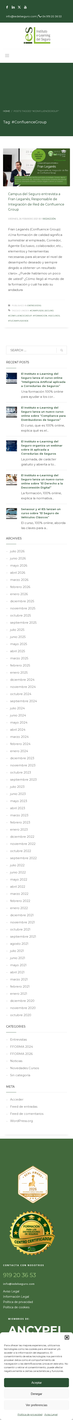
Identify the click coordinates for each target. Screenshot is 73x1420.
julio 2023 (17, 787)
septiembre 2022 (23, 858)
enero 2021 (18, 994)
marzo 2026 (19, 580)
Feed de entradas (23, 1106)
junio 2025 (18, 637)
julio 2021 (17, 951)
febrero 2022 (20, 901)
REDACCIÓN (49, 218)
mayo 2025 (18, 644)
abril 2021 (17, 972)
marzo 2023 (19, 815)
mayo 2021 (18, 965)
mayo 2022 (18, 879)
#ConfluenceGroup (20, 315)
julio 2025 (17, 630)
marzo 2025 (19, 658)
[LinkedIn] (13, 7)
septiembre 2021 (23, 936)
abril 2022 (17, 886)
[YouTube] (25, 7)
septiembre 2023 (23, 779)
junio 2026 (18, 558)
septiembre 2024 (23, 701)
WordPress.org (21, 1121)
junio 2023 (18, 794)
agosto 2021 (19, 944)
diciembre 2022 (22, 837)
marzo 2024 (19, 737)
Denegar (36, 1394)
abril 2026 (17, 573)
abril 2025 (17, 651)
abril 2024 (17, 730)
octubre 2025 (20, 615)
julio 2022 (17, 865)
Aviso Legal (51, 1414)
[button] (67, 1337)
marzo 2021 (19, 979)
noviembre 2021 (22, 922)
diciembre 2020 (22, 1001)
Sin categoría (20, 1075)
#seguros (54, 315)
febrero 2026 (20, 587)
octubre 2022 (20, 851)
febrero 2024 (20, 744)
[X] (19, 7)
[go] (61, 350)
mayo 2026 (18, 565)
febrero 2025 (20, 665)
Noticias (16, 1061)
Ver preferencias (36, 1405)
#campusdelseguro (42, 310)
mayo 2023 (18, 801)
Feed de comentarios (26, 1114)
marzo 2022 (19, 894)
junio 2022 (18, 872)
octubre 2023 (20, 772)
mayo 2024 (18, 722)
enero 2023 (19, 829)
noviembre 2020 (23, 1008)
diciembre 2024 (22, 680)
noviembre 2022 (22, 844)
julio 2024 (17, 708)
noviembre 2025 (22, 608)
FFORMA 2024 (21, 1047)
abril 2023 (17, 808)
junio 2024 (18, 715)
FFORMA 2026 (21, 1054)
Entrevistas (34, 305)
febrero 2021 (20, 986)
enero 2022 (19, 908)
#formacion (40, 315)
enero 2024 (19, 751)
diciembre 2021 (22, 915)
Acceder (16, 1099)
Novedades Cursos (24, 1068)
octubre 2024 (20, 694)
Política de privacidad (30, 1414)
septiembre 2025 (23, 622)
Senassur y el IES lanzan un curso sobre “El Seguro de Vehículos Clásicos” (41, 513)
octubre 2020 (20, 1015)
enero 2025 (19, 672)
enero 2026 (19, 594)
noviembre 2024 (23, 687)
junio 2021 (17, 958)
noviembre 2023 (22, 765)
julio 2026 (17, 551)
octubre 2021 (20, 929)
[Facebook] (7, 7)
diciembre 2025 (22, 601)
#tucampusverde (18, 320)
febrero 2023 (20, 822)
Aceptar (36, 1382)
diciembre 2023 (22, 758)
